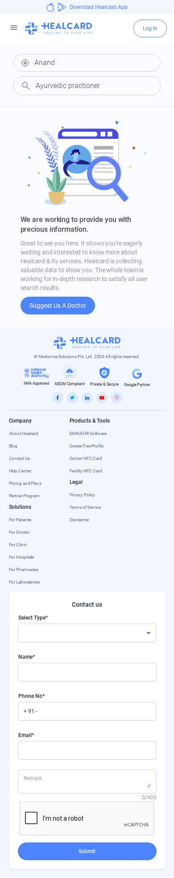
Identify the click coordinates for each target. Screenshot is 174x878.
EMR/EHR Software (88, 433)
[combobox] (93, 63)
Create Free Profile (87, 445)
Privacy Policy (82, 494)
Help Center (20, 470)
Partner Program (24, 495)
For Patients (20, 519)
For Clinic (18, 544)
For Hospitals (21, 557)
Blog (13, 445)
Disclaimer (79, 519)
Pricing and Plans (25, 483)
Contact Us (19, 458)
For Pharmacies (24, 569)
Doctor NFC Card (86, 458)
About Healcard (24, 433)
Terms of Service (85, 507)
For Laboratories (24, 582)
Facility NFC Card (86, 470)
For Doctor (19, 532)
